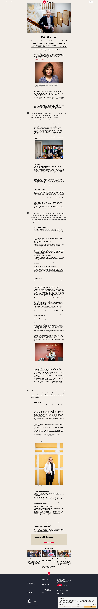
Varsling (28, 590)
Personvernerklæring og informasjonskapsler (32, 605)
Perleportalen (29, 587)
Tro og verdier (29, 585)
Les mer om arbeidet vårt (61, 582)
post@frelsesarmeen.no (49, 590)
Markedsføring (94, 604)
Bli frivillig (65, 585)
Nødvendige (61, 604)
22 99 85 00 (47, 589)
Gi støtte (60, 585)
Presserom (44, 596)
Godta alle (90, 606)
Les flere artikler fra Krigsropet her (40, 59)
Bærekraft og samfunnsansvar (30, 583)
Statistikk (78, 604)
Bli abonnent (49, 542)
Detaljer (65, 606)
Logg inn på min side (60, 593)
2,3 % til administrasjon (35, 602)
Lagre (78, 606)
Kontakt (28, 579)
